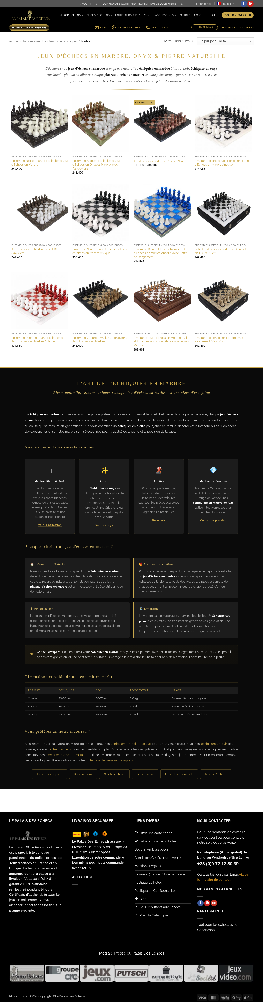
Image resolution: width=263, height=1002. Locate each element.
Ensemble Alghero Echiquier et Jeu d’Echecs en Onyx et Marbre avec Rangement (96, 164)
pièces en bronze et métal (65, 755)
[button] (238, 15)
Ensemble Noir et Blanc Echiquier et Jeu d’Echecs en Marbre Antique (99, 251)
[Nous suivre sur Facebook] (244, 4)
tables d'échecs (60, 749)
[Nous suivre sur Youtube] (214, 903)
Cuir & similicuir (114, 774)
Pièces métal (145, 774)
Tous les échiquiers (50, 774)
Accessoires (164, 15)
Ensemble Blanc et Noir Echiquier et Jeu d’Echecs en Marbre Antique (222, 162)
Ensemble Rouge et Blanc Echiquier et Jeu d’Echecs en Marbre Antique (37, 339)
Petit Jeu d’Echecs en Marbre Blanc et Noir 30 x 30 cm (220, 251)
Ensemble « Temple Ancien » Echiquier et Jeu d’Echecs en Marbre (100, 339)
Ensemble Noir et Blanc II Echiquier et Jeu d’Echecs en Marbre (39, 162)
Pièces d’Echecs (98, 15)
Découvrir (158, 520)
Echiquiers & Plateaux (132, 15)
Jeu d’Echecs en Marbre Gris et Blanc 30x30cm (36, 251)
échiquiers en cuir (214, 744)
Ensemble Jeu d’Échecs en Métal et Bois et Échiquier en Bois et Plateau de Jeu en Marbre (161, 341)
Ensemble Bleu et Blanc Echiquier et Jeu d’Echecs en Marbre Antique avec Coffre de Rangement (161, 252)
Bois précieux (83, 774)
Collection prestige (213, 520)
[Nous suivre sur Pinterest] (250, 4)
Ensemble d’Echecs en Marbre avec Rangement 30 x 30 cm (219, 339)
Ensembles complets (179, 774)
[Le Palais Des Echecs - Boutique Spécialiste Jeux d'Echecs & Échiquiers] (31, 15)
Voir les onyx (104, 525)
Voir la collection (50, 524)
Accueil (14, 41)
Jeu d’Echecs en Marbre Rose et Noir (158, 161)
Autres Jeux (188, 15)
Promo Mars (205, 27)
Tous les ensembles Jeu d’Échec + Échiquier (50, 41)
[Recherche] (213, 15)
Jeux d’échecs (70, 15)
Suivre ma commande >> (238, 27)
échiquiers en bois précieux (131, 744)
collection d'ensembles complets (109, 760)
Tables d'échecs (216, 774)
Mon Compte (204, 3)
